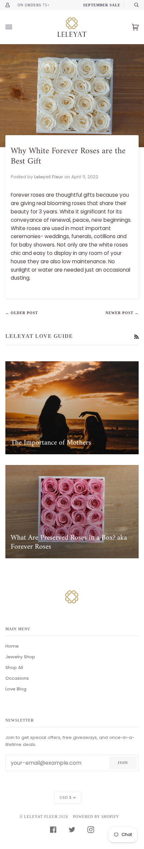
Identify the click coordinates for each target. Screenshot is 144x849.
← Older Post (21, 313)
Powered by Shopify (96, 817)
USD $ (66, 797)
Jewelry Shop (20, 657)
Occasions (17, 678)
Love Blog (15, 689)
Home (12, 646)
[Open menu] (15, 27)
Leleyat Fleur (41, 817)
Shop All (14, 667)
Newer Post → (122, 313)
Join (123, 763)
